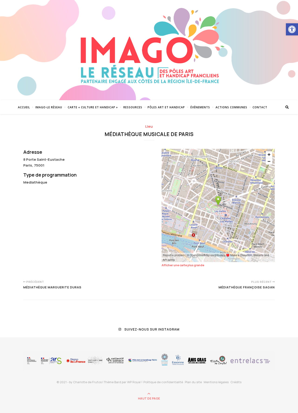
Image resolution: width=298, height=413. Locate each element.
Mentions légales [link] (216, 382)
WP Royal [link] (134, 382)
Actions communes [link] (231, 107)
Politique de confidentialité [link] (163, 382)
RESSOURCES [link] (132, 107)
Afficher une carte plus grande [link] (183, 265)
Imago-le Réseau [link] (48, 107)
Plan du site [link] (193, 382)
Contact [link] (260, 107)
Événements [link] (200, 107)
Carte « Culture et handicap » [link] (93, 107)
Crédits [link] (235, 382)
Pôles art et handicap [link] (166, 107)
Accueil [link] (24, 107)
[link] (292, 29)
